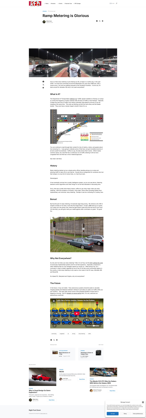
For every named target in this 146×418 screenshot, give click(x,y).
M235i (61, 372)
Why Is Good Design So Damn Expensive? (39, 391)
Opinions (45, 11)
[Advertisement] (73, 37)
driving (73, 333)
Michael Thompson (97, 390)
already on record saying (74, 293)
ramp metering (81, 333)
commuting (53, 333)
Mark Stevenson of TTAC (64, 353)
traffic (89, 333)
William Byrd (49, 21)
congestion (62, 333)
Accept (113, 413)
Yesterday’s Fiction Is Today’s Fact (87, 353)
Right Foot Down (35, 410)
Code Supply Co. (43, 413)
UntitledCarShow (63, 350)
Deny (125, 413)
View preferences (138, 413)
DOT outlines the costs (96, 263)
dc (68, 333)
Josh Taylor (65, 378)
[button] (143, 402)
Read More (51, 400)
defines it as (73, 99)
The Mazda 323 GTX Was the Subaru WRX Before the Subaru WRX (103, 382)
